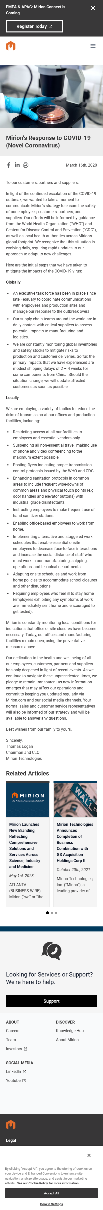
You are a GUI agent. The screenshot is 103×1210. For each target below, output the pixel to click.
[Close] (89, 1155)
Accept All (51, 1193)
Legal (11, 1140)
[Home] (11, 46)
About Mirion (67, 1039)
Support (52, 1001)
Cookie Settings (51, 1204)
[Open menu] (93, 46)
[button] (47, 912)
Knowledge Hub (70, 1030)
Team (11, 1039)
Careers (12, 1030)
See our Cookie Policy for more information (47, 1183)
